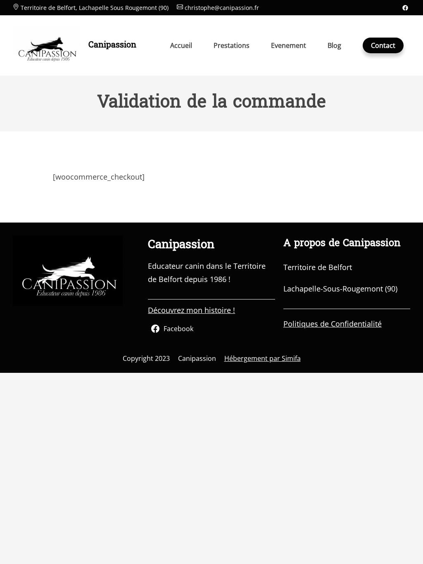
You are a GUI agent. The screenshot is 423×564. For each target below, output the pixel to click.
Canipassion (112, 45)
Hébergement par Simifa (262, 358)
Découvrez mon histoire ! (191, 310)
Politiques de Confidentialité (332, 324)
